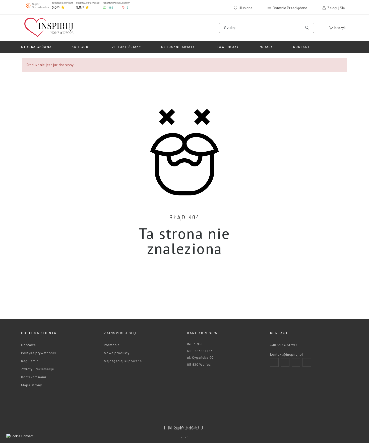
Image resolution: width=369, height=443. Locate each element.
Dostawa (28, 345)
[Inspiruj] (48, 28)
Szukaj (308, 28)
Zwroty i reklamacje (37, 369)
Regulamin (30, 361)
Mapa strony (31, 385)
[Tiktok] (306, 362)
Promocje (112, 345)
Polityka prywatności (38, 353)
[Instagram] (285, 362)
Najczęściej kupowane (123, 361)
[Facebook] (274, 362)
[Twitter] (296, 362)
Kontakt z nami (33, 377)
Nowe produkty (117, 353)
